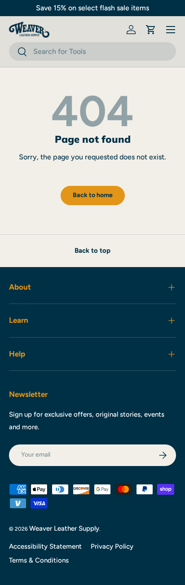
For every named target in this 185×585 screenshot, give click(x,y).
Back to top (92, 250)
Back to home (93, 195)
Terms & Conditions (39, 560)
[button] (151, 30)
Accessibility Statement (45, 546)
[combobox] (92, 51)
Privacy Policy (112, 546)
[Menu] (171, 30)
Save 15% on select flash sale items (92, 8)
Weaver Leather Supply (64, 528)
